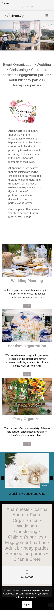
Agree (27, 604)
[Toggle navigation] (47, 15)
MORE (27, 306)
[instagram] (32, 7)
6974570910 (8, 3)
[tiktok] (23, 7)
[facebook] (27, 7)
